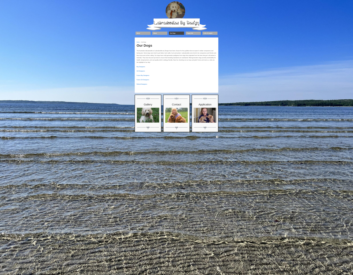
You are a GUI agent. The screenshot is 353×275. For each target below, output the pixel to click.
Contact (176, 104)
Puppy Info (190, 33)
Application (205, 104)
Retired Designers (142, 84)
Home (138, 33)
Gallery (148, 104)
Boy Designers (141, 66)
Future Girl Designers (143, 79)
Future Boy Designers (143, 75)
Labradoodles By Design (178, 140)
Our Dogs (172, 33)
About (155, 33)
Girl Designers (141, 71)
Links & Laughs (208, 33)
